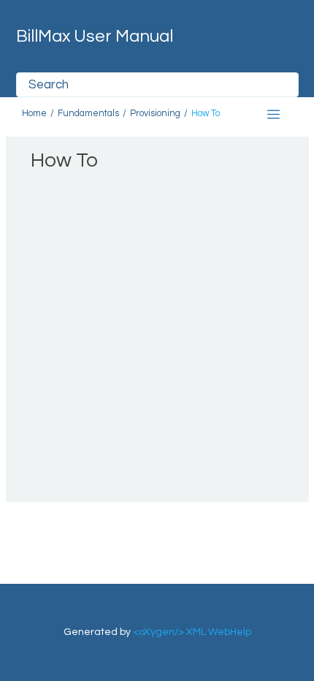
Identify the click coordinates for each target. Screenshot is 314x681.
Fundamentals (88, 113)
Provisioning (155, 113)
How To (205, 113)
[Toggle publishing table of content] (273, 114)
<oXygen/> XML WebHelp (192, 632)
